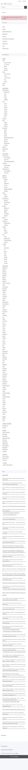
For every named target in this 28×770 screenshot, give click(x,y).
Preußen (6, 139)
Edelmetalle (4, 33)
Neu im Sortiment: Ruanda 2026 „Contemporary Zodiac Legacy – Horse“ (13, 665)
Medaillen (5, 462)
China (3, 192)
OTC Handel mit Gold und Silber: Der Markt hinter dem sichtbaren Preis (13, 587)
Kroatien (4, 338)
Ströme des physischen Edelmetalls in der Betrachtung (13, 582)
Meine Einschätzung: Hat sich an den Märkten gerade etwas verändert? (13, 510)
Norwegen (4, 356)
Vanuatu (4, 408)
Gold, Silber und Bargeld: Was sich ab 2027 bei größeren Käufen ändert (12, 644)
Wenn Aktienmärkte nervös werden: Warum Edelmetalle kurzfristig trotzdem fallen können (13, 635)
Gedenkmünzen (5, 168)
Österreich (4, 358)
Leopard (5, 232)
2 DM (5, 93)
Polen (3, 366)
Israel (3, 322)
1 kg (5, 79)
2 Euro (5, 103)
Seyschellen (4, 381)
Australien (4, 177)
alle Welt (6, 70)
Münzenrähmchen (6, 438)
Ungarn (4, 404)
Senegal (4, 379)
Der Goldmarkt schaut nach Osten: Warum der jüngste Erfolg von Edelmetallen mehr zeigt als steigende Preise (13, 574)
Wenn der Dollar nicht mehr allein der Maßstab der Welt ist (13, 569)
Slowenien (4, 383)
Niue (5, 253)
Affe (5, 228)
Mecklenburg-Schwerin (8, 137)
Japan (3, 326)
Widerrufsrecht (5, 48)
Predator (6, 209)
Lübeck (5, 135)
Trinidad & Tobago (6, 392)
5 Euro (5, 105)
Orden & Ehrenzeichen (7, 464)
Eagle (5, 236)
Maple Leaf (6, 208)
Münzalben (4, 434)
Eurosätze (4, 163)
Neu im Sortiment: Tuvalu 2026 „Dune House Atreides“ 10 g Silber (13, 493)
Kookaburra (6, 183)
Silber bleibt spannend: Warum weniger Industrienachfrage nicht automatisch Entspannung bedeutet (12, 675)
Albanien (4, 271)
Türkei (3, 398)
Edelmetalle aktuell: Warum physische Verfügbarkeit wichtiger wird (13, 713)
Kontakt (24, 1)
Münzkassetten (5, 445)
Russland (4, 370)
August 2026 (5, 475)
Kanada (4, 206)
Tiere (3, 420)
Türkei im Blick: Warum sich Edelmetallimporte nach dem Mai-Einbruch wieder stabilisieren (13, 656)
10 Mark (5, 124)
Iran (3, 317)
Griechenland (5, 302)
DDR (3, 120)
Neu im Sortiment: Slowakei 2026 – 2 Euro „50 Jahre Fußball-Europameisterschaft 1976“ (13, 699)
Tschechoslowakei (6, 396)
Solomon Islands (5, 385)
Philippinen (4, 364)
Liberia (3, 341)
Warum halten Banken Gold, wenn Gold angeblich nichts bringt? (12, 617)
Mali (3, 345)
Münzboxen (4, 436)
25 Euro (5, 112)
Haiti (3, 307)
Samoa (3, 372)
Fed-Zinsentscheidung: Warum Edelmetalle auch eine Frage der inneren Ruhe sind (13, 608)
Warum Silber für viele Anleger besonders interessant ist (14, 592)
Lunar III (5, 187)
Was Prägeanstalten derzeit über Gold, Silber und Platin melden (13, 640)
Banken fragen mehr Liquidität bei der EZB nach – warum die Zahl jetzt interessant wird (12, 483)
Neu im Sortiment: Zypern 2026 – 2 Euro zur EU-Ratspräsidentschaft (12, 705)
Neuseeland (4, 351)
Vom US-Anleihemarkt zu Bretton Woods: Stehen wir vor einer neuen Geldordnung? (13, 518)
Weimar (4, 147)
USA (3, 234)
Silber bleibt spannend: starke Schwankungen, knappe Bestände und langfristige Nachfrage (13, 722)
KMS (5, 116)
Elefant (5, 230)
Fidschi (3, 292)
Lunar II (5, 185)
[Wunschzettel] (23, 4)
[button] (20, 4)
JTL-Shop (16, 756)
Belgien (4, 277)
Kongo (5, 251)
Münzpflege (4, 447)
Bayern (5, 133)
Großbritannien (5, 198)
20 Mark (5, 126)
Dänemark (4, 288)
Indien (3, 313)
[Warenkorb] (25, 4)
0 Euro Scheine (5, 456)
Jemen (3, 328)
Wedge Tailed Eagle (8, 189)
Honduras (4, 309)
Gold (3, 60)
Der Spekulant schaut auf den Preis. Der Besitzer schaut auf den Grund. (12, 579)
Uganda (4, 402)
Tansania (4, 389)
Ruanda (5, 257)
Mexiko (3, 347)
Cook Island (6, 247)
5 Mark (5, 122)
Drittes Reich (5, 148)
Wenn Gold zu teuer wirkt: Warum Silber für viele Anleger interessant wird (12, 565)
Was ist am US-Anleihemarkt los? (10, 514)
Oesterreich (4, 221)
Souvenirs (4, 459)
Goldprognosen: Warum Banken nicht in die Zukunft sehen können (13, 528)
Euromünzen (5, 425)
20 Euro (5, 111)
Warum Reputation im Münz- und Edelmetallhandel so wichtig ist (13, 613)
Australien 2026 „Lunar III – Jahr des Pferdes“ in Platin (14, 651)
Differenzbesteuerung (6, 31)
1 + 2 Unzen (6, 64)
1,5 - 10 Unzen (7, 77)
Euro (3, 101)
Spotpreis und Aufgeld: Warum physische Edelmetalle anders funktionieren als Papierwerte (13, 670)
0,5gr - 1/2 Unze (7, 62)
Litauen (4, 343)
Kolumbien (4, 334)
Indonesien (4, 315)
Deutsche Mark (5, 90)
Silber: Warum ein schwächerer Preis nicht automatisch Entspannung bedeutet (13, 680)
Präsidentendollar (7, 240)
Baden (5, 131)
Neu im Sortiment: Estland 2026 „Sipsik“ (11, 701)
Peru (3, 362)
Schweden (4, 375)
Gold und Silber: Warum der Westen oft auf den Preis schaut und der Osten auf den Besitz (13, 599)
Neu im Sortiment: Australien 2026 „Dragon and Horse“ (13, 709)
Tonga (3, 391)
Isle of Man (4, 320)
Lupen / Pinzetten (6, 432)
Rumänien (4, 368)
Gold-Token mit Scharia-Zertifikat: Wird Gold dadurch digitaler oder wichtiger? (13, 555)
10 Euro (5, 107)
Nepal (3, 349)
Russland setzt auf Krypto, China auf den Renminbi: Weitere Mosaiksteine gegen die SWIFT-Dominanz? (13, 546)
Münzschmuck (5, 458)
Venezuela (4, 411)
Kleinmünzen (6, 92)
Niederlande (4, 353)
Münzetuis (4, 439)
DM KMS (6, 99)
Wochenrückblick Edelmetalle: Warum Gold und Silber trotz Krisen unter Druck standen (13, 649)
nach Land (6, 159)
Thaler (3, 150)
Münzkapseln (5, 443)
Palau (5, 255)
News (19, 1)
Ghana (3, 300)
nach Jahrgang (7, 157)
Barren (5, 66)
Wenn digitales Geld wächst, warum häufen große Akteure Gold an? (12, 560)
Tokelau (5, 259)
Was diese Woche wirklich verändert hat (11, 512)
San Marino (4, 374)
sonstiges (4, 451)
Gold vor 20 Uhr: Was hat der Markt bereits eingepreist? (14, 506)
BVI (4, 245)
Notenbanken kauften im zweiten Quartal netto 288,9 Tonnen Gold (13, 479)
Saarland (4, 118)
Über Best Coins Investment (8, 38)
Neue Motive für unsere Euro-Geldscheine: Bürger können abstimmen (12, 627)
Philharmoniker (7, 223)
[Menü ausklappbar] (1, 3)
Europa (5, 68)
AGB (3, 46)
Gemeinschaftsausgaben (9, 161)
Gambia (4, 298)
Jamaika (4, 324)
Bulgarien (4, 281)
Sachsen (6, 141)
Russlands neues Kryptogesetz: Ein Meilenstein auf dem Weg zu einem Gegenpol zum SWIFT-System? (13, 551)
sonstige (5, 145)
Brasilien (4, 279)
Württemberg (6, 143)
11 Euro (5, 109)
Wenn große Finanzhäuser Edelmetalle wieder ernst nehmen (13, 537)
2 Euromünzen (5, 155)
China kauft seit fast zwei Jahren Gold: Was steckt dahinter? (12, 718)
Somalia (4, 226)
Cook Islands (5, 286)
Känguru (6, 179)
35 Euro (5, 114)
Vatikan (3, 410)
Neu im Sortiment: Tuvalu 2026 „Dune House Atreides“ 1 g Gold (13, 497)
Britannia (6, 200)
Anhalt (5, 129)
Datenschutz (5, 43)
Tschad (3, 394)
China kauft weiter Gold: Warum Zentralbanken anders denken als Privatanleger (13, 685)
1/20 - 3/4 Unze (7, 73)
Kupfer (3, 83)
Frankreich (4, 296)
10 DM (5, 97)
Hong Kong (4, 311)
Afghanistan (4, 267)
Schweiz (4, 377)
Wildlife (5, 211)
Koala (5, 181)
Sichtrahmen (5, 449)
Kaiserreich (4, 128)
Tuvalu (5, 261)
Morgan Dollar (7, 238)
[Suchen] (25, 7)
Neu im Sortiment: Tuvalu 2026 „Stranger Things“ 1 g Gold (13, 488)
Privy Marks (6, 213)
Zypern (3, 413)
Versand (4, 36)
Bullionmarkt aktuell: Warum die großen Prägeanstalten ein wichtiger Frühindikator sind (13, 694)
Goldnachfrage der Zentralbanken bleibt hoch (12, 631)
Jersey (3, 330)
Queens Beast (7, 202)
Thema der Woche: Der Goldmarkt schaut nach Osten (14, 589)
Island (3, 319)
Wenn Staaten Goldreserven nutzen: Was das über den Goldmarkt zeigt (13, 622)
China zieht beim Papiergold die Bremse (11, 629)
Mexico (3, 217)
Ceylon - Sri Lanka (6, 283)
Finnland (4, 294)
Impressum (4, 41)
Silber (3, 71)
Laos (3, 339)
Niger (3, 355)
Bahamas (4, 275)
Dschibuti (4, 290)
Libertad (5, 219)
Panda (5, 194)
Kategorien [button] (3, 735)
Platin (3, 85)
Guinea (3, 305)
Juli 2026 (4, 595)
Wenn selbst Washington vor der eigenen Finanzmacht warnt (13, 502)
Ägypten (4, 269)
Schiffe (3, 418)
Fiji (4, 249)
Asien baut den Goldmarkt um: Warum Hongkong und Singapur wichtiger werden (13, 689)
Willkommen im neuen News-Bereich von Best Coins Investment (13, 727)
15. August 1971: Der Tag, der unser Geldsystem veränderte (12, 532)
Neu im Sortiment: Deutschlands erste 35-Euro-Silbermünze (12, 604)
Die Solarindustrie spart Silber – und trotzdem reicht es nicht (13, 523)
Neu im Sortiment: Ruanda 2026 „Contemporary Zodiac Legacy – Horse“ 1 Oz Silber (13, 660)
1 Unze (5, 75)
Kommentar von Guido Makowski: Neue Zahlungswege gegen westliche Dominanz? (13, 542)
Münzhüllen (4, 441)
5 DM (5, 95)
